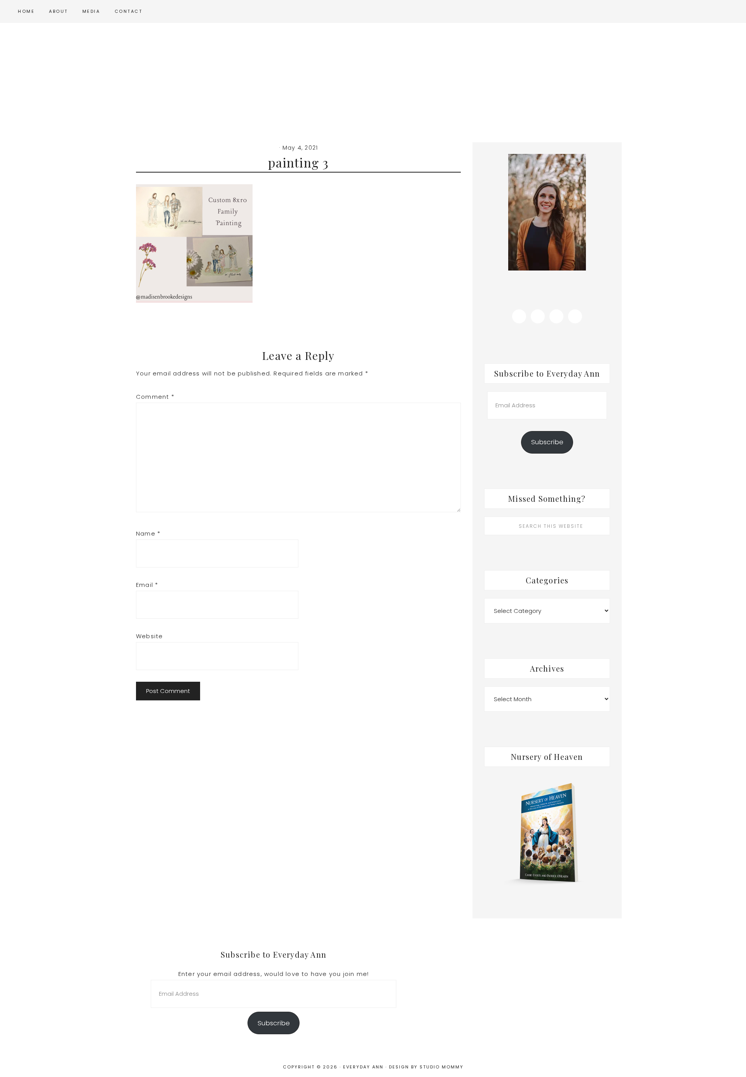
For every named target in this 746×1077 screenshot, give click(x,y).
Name (148, 533)
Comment (155, 397)
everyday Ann (373, 77)
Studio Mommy (442, 1067)
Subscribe (547, 442)
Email (147, 585)
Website (149, 636)
